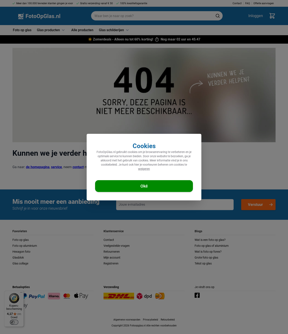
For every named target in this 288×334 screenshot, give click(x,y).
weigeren (144, 168)
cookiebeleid (109, 164)
